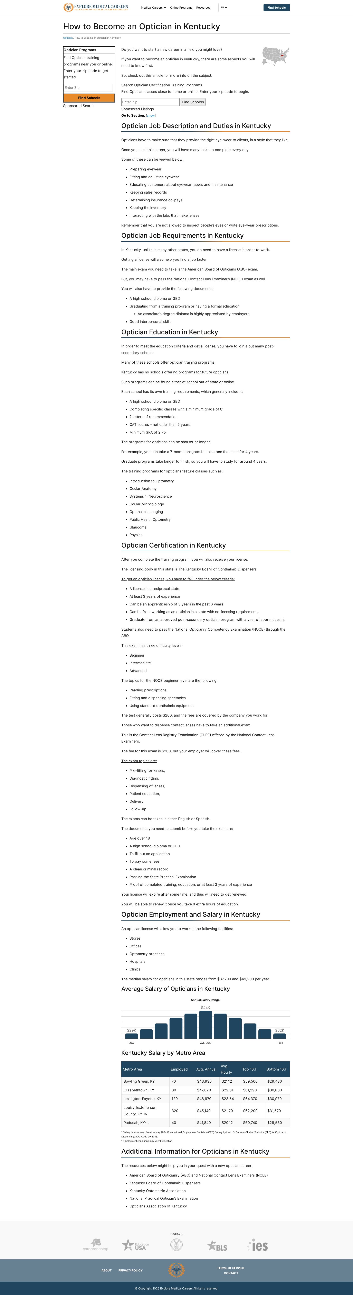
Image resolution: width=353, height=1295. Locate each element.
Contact (231, 1273)
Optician (68, 37)
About (107, 1270)
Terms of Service (231, 1268)
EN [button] (222, 7)
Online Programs (181, 7)
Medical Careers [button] (152, 7)
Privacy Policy (130, 1270)
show (151, 115)
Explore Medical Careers (176, 1288)
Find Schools (277, 7)
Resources (203, 7)
